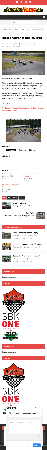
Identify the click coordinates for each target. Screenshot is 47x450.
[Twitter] (30, 2)
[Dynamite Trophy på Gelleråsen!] (6, 258)
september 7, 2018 (10, 44)
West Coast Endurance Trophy (25, 233)
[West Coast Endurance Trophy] (6, 235)
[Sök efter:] (23, 22)
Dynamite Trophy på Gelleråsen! (26, 256)
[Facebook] (21, 2)
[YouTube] (17, 2)
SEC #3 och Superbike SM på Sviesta (27, 244)
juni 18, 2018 (19, 235)
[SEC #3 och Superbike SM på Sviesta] (6, 246)
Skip (29, 445)
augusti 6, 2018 (20, 259)
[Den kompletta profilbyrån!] (10, 340)
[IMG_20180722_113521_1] (23, 73)
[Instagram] (26, 2)
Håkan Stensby (26, 44)
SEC (22, 197)
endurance (12, 197)
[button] (43, 17)
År (16, 29)
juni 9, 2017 (19, 247)
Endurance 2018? (8, 174)
